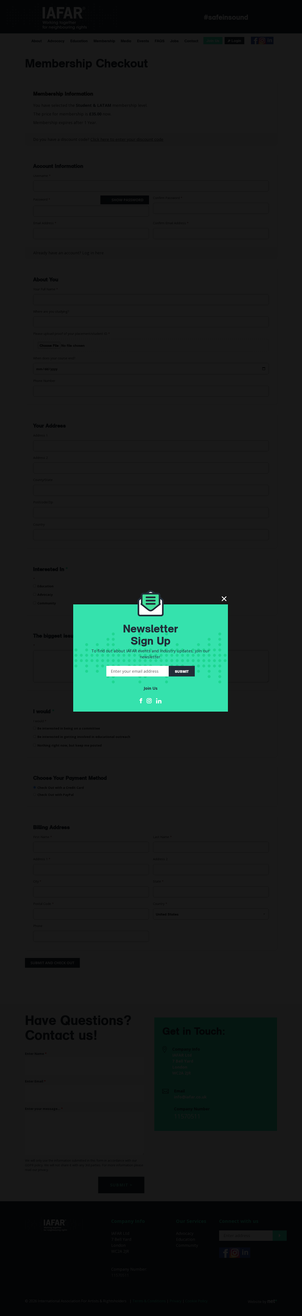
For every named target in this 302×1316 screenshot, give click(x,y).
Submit (182, 671)
